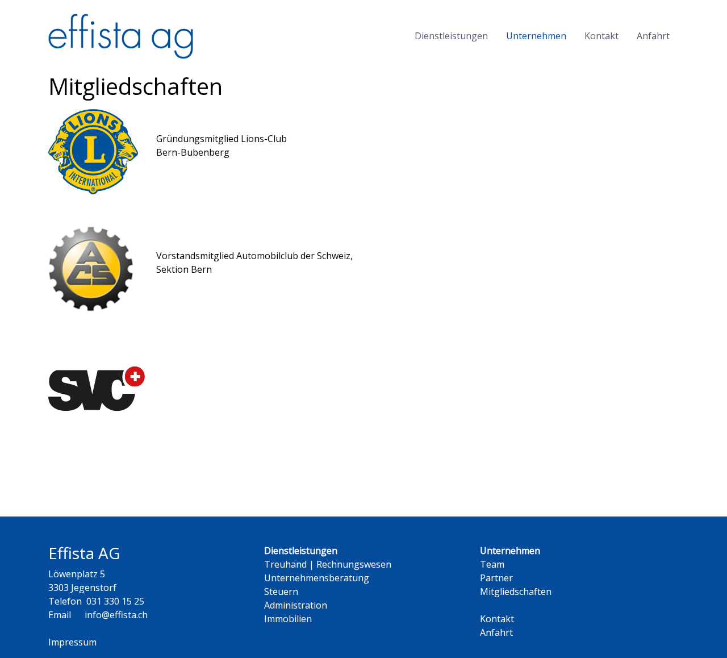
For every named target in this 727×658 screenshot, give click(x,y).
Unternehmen (536, 36)
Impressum (72, 642)
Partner (496, 578)
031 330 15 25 (115, 601)
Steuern (281, 591)
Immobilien (288, 619)
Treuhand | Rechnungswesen (327, 564)
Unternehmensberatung (316, 578)
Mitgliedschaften (515, 591)
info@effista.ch (116, 615)
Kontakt (601, 36)
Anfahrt (653, 36)
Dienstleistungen (451, 36)
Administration (295, 605)
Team (492, 564)
